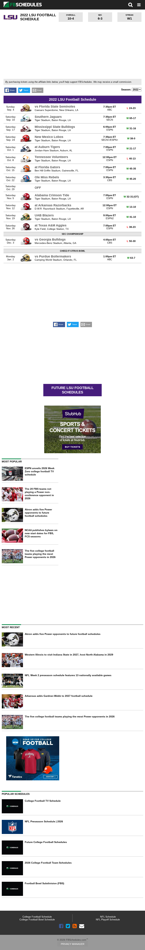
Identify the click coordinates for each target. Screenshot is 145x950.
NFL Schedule (108, 916)
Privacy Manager (72, 944)
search (130, 5)
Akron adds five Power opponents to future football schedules (38, 512)
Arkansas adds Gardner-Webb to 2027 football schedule (58, 695)
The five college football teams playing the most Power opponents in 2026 (40, 554)
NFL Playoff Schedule (108, 919)
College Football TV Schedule (43, 800)
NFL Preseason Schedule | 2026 (44, 821)
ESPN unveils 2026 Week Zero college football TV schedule (39, 471)
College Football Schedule (37, 916)
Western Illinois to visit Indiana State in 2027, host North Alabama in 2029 (69, 654)
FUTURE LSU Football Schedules (72, 390)
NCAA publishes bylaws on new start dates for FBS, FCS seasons (41, 533)
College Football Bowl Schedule (37, 919)
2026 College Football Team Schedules (48, 862)
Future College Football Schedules (46, 842)
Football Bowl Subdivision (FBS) (44, 883)
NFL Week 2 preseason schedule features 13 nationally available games (68, 675)
